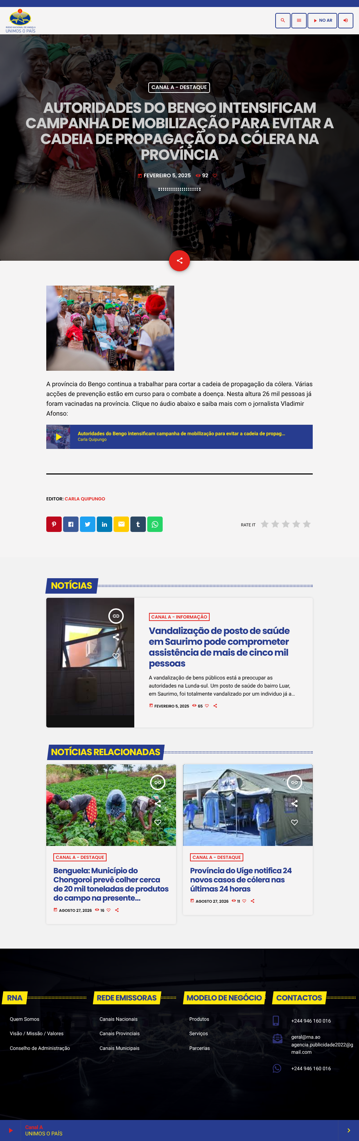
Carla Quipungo (85, 499)
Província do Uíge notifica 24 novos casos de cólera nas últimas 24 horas (241, 879)
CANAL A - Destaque (179, 87)
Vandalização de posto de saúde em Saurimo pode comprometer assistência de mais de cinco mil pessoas (219, 647)
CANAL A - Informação (179, 617)
